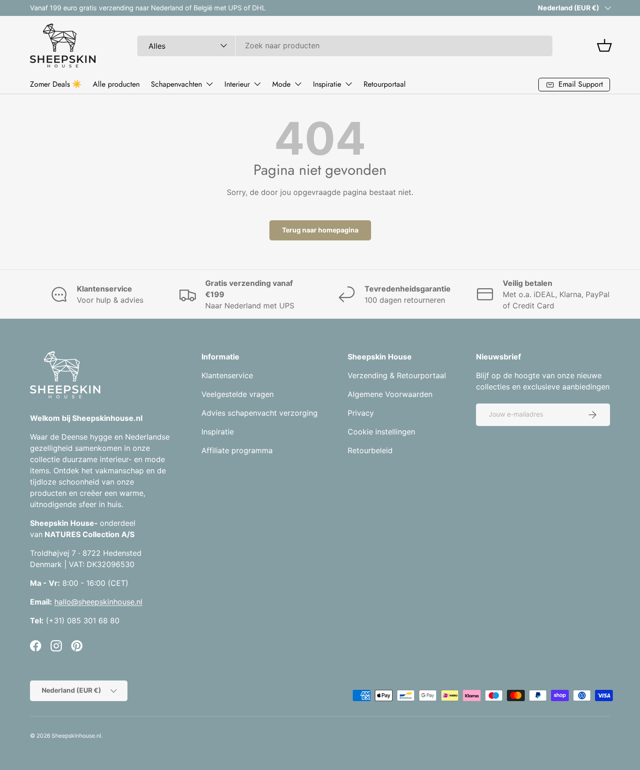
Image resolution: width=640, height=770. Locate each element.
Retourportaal (385, 84)
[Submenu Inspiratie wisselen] (348, 84)
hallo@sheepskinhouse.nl (98, 601)
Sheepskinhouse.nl (76, 735)
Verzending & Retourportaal (397, 375)
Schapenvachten (176, 84)
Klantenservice (227, 375)
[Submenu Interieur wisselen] (257, 84)
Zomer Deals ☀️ (56, 84)
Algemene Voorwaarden (390, 394)
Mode (281, 84)
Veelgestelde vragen (237, 394)
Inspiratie (327, 84)
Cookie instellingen (381, 431)
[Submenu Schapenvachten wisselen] (209, 84)
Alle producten (116, 84)
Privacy (361, 413)
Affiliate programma (237, 450)
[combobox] (344, 45)
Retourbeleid (370, 450)
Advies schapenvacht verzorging (259, 413)
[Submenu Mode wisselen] (298, 84)
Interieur (237, 84)
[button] (604, 45)
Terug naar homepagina (320, 230)
